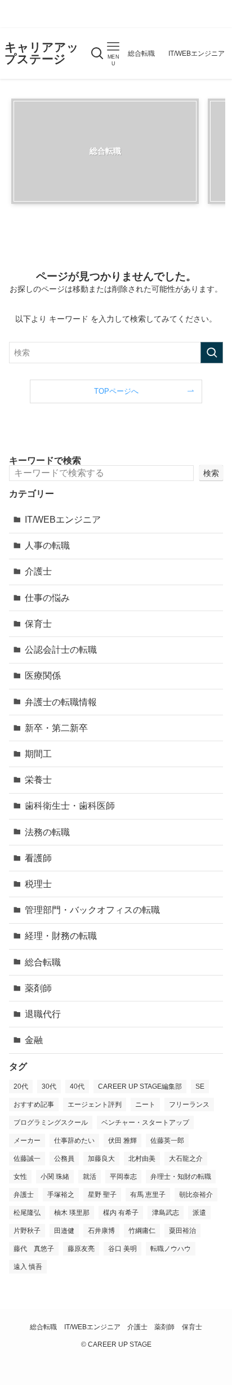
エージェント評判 (95, 1104)
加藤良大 (101, 1159)
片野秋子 (27, 1231)
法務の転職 (47, 832)
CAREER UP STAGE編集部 (140, 1086)
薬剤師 (38, 988)
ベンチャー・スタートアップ (145, 1122)
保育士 (38, 624)
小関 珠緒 (55, 1177)
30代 (49, 1086)
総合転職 (43, 962)
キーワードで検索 (45, 460)
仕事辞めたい (74, 1140)
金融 (34, 1040)
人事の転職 (47, 545)
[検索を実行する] (211, 352)
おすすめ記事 (34, 1104)
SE (199, 1086)
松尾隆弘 (27, 1213)
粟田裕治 (182, 1231)
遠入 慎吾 (28, 1267)
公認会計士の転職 (61, 649)
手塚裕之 (60, 1195)
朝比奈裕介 (196, 1195)
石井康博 (101, 1231)
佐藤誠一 (27, 1159)
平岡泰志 (123, 1177)
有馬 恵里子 (148, 1195)
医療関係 (43, 675)
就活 (89, 1177)
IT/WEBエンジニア (63, 519)
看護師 (38, 858)
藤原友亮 (81, 1249)
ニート (145, 1104)
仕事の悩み (47, 598)
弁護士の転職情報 (61, 702)
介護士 (38, 571)
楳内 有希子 (121, 1213)
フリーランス (189, 1104)
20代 (21, 1086)
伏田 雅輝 (122, 1140)
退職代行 (43, 1014)
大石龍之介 (186, 1159)
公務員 (64, 1159)
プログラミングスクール (51, 1122)
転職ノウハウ (170, 1249)
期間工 (38, 754)
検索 (211, 473)
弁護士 (24, 1195)
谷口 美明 (122, 1249)
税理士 (38, 884)
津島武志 (165, 1213)
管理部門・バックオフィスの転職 (92, 910)
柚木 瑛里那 (72, 1213)
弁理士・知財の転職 (180, 1177)
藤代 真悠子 (34, 1249)
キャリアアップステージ (42, 53)
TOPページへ (116, 391)
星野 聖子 (102, 1195)
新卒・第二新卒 (56, 728)
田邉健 (64, 1231)
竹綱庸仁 (141, 1231)
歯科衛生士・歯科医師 (70, 805)
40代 (77, 1086)
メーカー (27, 1140)
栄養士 (38, 780)
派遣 (199, 1213)
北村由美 (141, 1159)
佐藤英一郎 (167, 1140)
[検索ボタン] (97, 53)
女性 (20, 1177)
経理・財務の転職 (61, 936)
